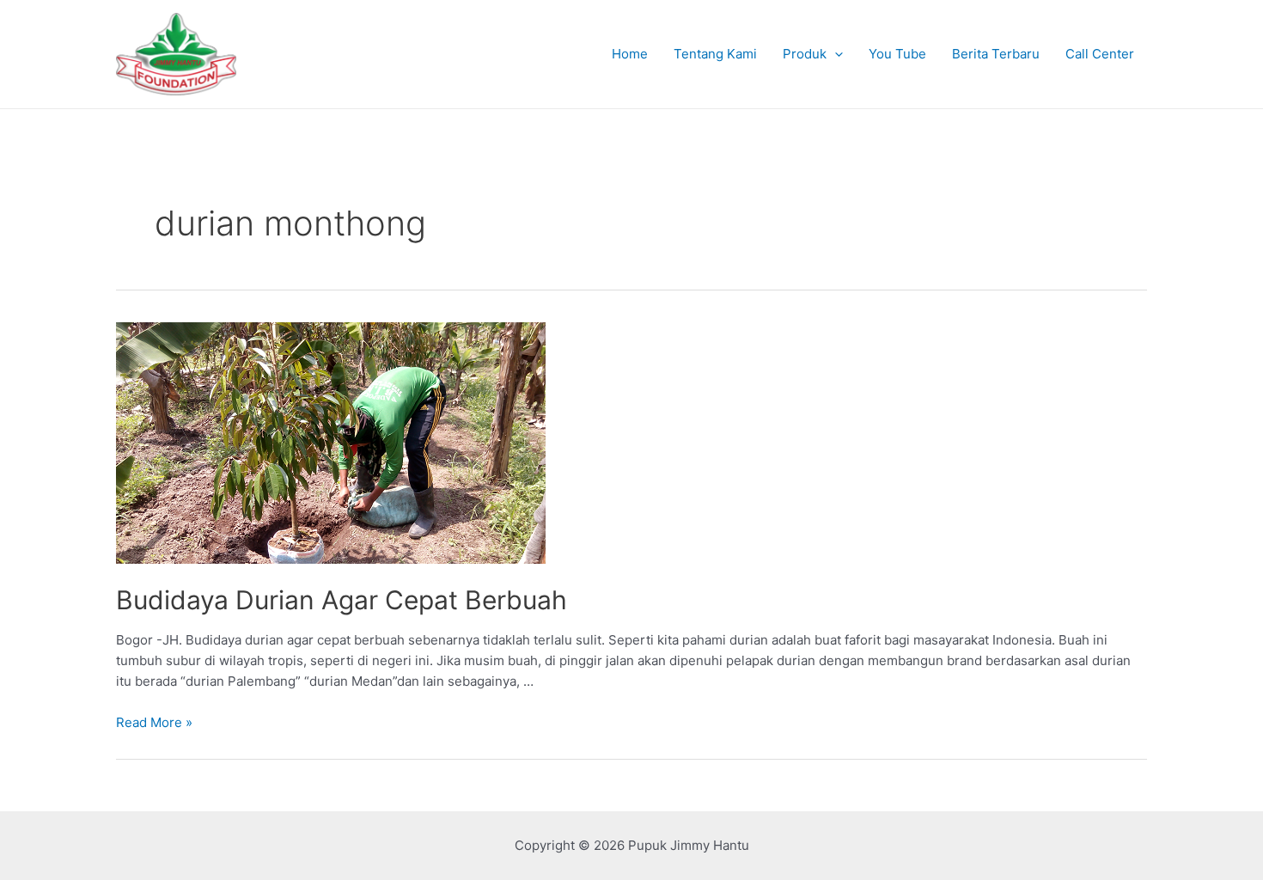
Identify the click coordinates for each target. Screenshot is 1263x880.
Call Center (1099, 54)
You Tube (897, 54)
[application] (835, 54)
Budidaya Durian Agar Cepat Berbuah (341, 599)
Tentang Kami (715, 54)
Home (630, 54)
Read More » (154, 722)
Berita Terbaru (996, 54)
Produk (805, 54)
